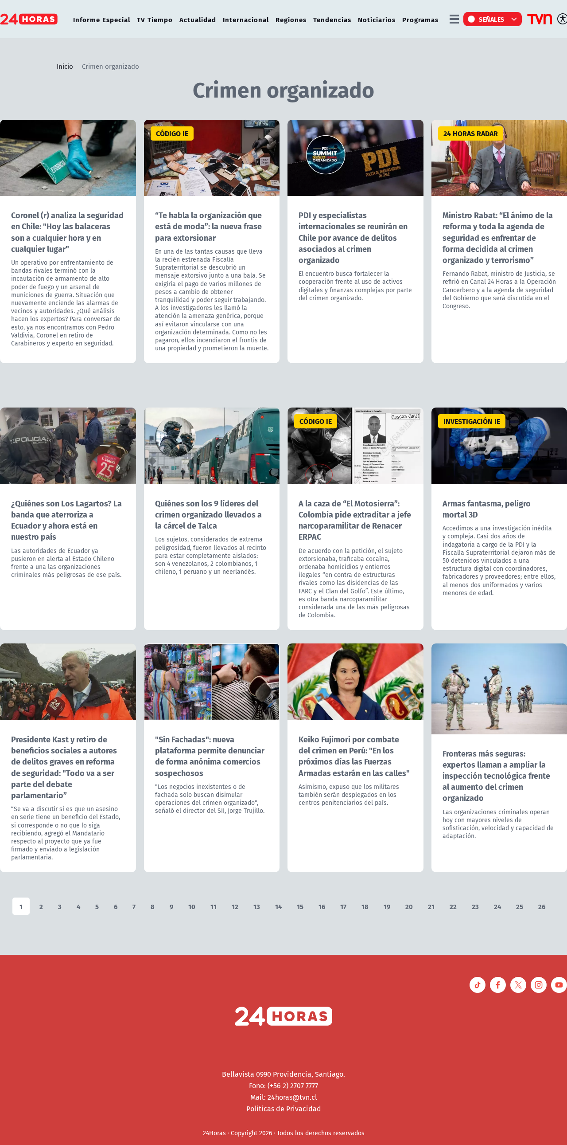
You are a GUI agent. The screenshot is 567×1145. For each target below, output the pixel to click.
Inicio (65, 66)
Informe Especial (101, 19)
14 (278, 906)
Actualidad (197, 19)
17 (343, 906)
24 (497, 906)
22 (453, 906)
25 (519, 906)
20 (409, 906)
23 (475, 906)
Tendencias (332, 19)
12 (235, 906)
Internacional (246, 19)
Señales (492, 19)
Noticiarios (377, 19)
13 (256, 906)
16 (321, 906)
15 (300, 906)
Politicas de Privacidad (283, 1108)
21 (431, 906)
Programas (420, 19)
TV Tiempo (155, 19)
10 (191, 906)
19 (387, 906)
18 (365, 906)
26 (541, 906)
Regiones (291, 19)
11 (213, 906)
